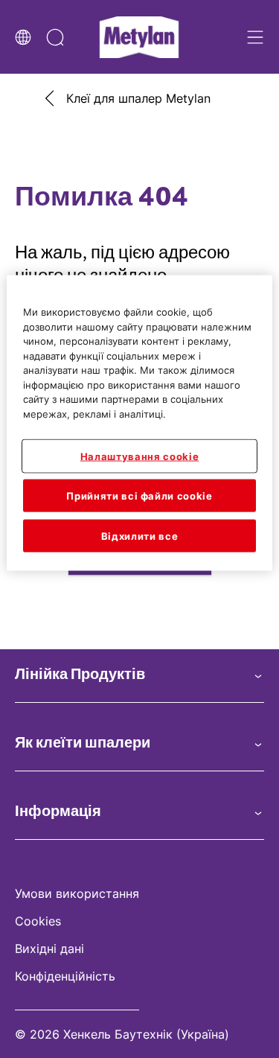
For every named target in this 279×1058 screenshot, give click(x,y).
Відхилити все (139, 536)
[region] (139, 423)
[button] (139, 674)
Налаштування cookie (139, 456)
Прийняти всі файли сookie (139, 495)
